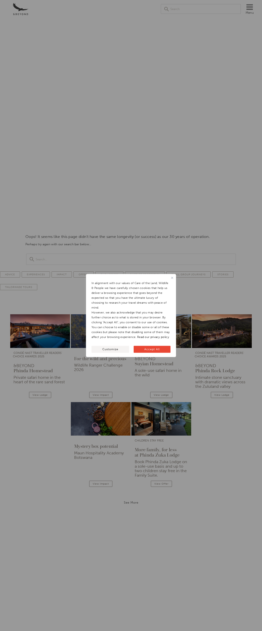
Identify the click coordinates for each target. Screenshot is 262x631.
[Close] (172, 278)
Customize (110, 349)
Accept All (152, 349)
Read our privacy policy (153, 337)
